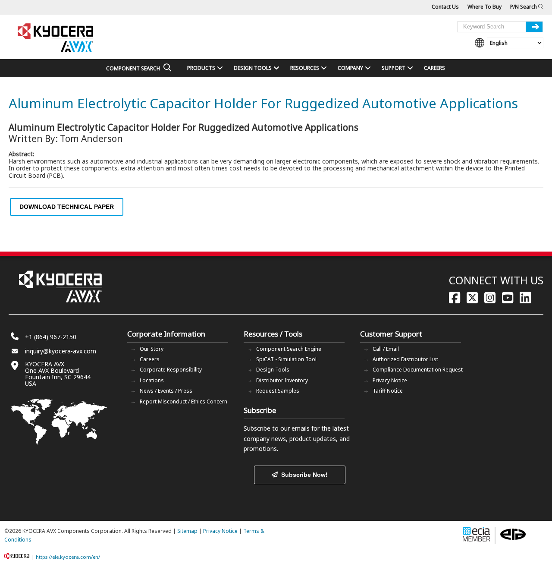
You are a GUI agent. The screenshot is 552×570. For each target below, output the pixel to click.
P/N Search (524, 6)
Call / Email (386, 349)
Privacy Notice (390, 380)
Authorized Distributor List (405, 359)
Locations (152, 380)
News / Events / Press (166, 390)
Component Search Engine (288, 349)
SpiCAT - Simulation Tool (286, 359)
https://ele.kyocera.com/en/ (68, 557)
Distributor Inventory (282, 380)
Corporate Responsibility (171, 369)
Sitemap (187, 531)
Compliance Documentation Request (418, 369)
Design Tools (272, 369)
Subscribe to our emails (277, 428)
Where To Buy (484, 6)
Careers (150, 359)
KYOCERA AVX (56, 38)
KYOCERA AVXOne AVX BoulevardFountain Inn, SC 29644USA (58, 373)
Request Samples (277, 390)
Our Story (151, 349)
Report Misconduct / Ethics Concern (183, 401)
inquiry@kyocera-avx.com (60, 351)
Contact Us (445, 6)
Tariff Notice (388, 390)
